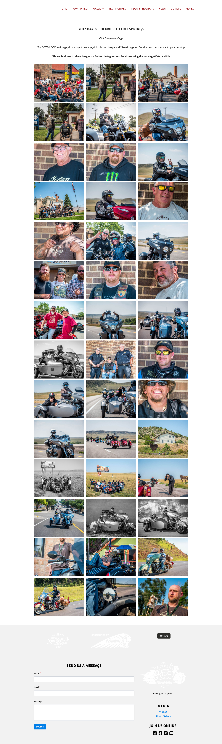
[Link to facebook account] (160, 733)
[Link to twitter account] (166, 733)
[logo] (26, 9)
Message (38, 701)
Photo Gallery (163, 716)
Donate (163, 636)
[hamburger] (38, 7)
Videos (163, 711)
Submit (40, 727)
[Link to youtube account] (171, 733)
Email (36, 687)
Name (36, 673)
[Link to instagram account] (155, 733)
